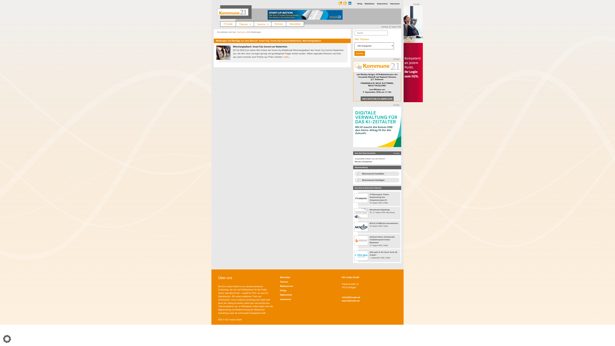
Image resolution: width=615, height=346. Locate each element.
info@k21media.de (351, 297)
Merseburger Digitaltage (380, 210)
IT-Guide (228, 24)
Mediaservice (286, 286)
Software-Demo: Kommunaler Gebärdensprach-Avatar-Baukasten (382, 239)
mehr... (287, 57)
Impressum (285, 299)
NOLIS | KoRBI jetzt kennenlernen (384, 223)
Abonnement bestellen (373, 174)
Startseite (241, 32)
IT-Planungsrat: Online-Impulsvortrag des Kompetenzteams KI (379, 197)
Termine (279, 24)
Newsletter (295, 24)
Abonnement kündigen (373, 180)
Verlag (283, 290)
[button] (7, 339)
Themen (243, 24)
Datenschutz (286, 295)
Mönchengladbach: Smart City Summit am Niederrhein (260, 46)
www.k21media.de (351, 301)
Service (261, 24)
